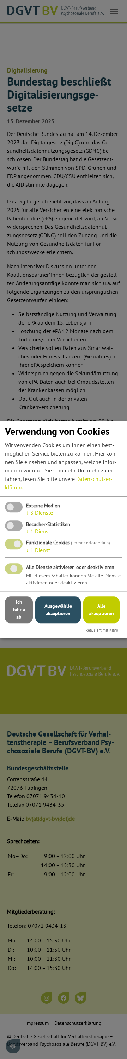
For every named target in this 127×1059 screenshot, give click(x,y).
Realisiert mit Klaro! (102, 630)
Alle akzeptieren (101, 609)
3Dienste (39, 512)
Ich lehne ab (19, 609)
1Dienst (38, 531)
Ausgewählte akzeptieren (58, 609)
